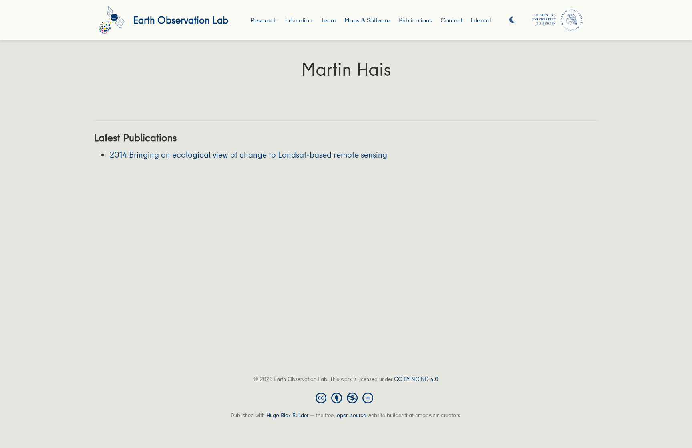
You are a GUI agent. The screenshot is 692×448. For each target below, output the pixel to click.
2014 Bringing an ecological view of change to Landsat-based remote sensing (248, 154)
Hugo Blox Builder (287, 415)
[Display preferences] (512, 20)
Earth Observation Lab (180, 20)
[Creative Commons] (346, 397)
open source (351, 415)
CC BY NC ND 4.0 (416, 379)
